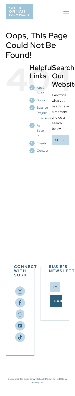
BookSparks (37, 382)
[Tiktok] (20, 337)
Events (42, 143)
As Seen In (40, 130)
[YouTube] (20, 326)
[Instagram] (20, 291)
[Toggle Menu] (66, 11)
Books (41, 100)
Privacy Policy (52, 379)
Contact (42, 151)
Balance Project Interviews (44, 113)
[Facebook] (20, 303)
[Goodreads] (20, 314)
